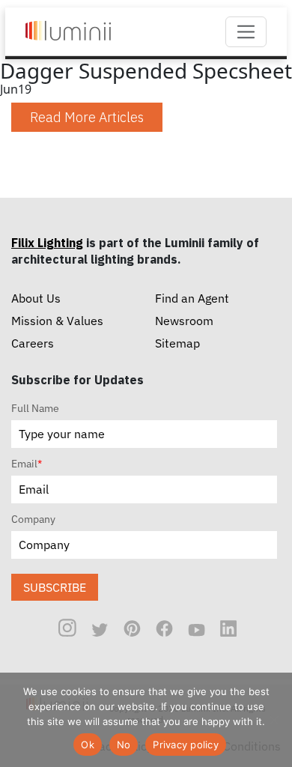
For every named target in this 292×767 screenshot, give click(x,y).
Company (33, 519)
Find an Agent (192, 298)
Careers (32, 343)
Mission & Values (57, 320)
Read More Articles (87, 117)
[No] (273, 719)
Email (26, 463)
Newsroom (184, 320)
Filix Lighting (47, 242)
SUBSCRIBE (54, 587)
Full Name (35, 408)
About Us (36, 298)
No (124, 745)
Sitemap (177, 343)
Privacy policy (186, 745)
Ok (87, 745)
